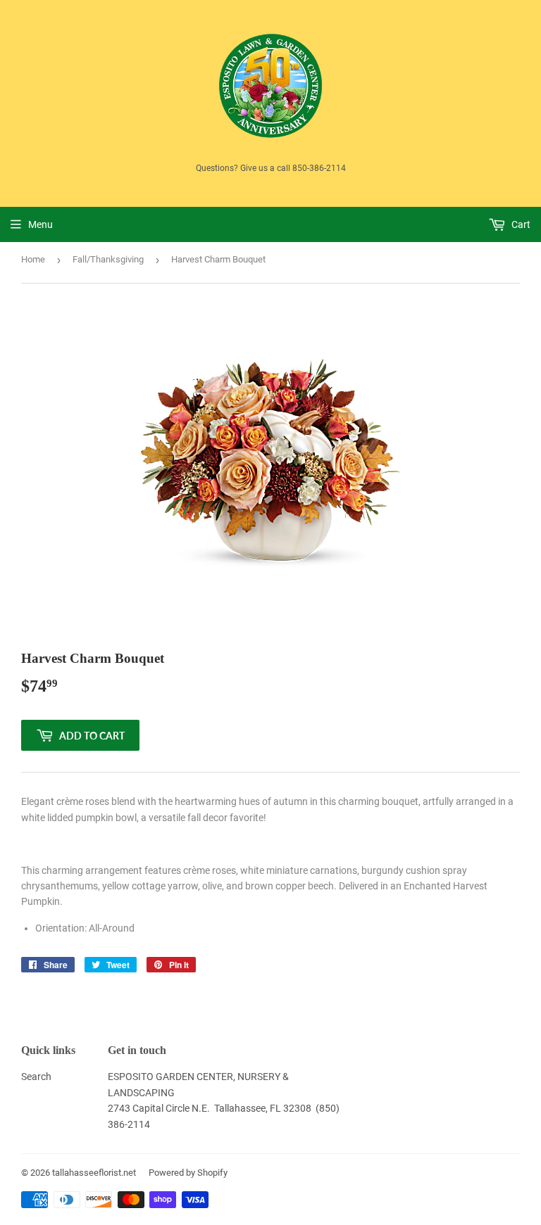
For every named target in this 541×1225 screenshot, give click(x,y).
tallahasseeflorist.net (94, 1172)
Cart (519, 224)
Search (36, 1076)
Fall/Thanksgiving (108, 259)
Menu (40, 224)
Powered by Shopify (188, 1172)
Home (33, 259)
